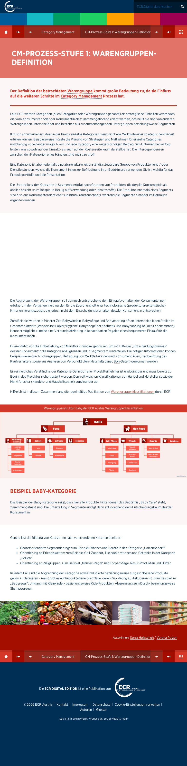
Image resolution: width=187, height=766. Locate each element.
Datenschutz (102, 704)
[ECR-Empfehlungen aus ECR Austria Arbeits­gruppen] (173, 19)
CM (17, 53)
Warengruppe (80, 90)
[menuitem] (13, 19)
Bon (117, 361)
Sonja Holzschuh (142, 637)
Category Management (58, 32)
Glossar (101, 710)
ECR (20, 114)
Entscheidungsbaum (146, 507)
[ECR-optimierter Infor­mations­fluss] (93, 19)
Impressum (80, 704)
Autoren (86, 710)
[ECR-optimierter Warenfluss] (66, 19)
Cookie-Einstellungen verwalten (137, 704)
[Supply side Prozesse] (120, 19)
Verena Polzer (167, 637)
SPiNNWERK (80, 718)
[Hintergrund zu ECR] (13, 19)
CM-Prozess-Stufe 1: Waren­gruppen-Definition (118, 32)
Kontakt (62, 704)
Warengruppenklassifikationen (132, 392)
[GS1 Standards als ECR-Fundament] (40, 19)
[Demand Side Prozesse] (147, 19)
